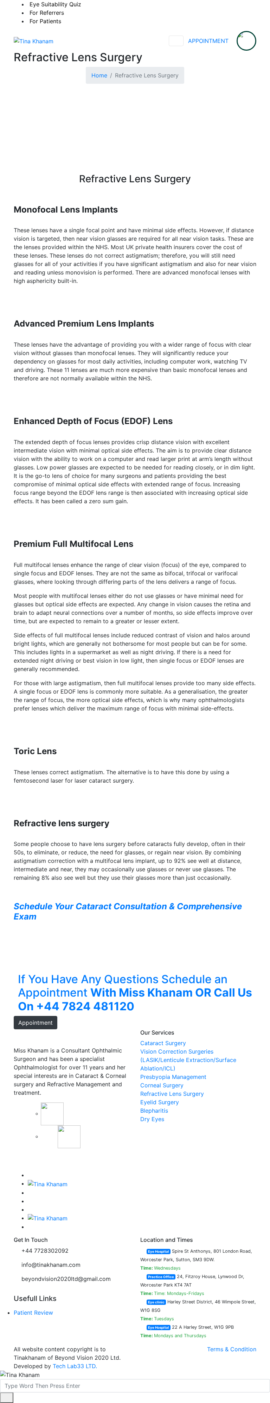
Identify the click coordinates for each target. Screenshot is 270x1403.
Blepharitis (154, 1110)
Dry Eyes (152, 1119)
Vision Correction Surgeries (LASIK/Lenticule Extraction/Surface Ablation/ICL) (188, 1060)
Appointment (35, 1022)
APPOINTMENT (208, 40)
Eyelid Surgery (159, 1102)
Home (99, 75)
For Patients (45, 21)
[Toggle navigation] (176, 41)
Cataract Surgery (163, 1043)
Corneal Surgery (162, 1085)
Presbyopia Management (173, 1076)
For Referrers (47, 12)
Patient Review (33, 1312)
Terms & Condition (231, 1349)
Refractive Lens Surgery (172, 1093)
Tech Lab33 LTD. (75, 1366)
